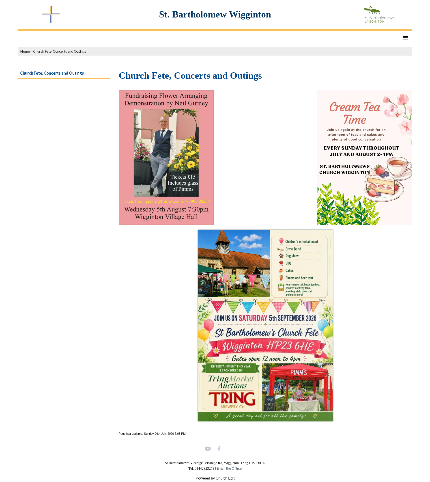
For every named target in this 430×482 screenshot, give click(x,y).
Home (25, 51)
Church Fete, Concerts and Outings (59, 51)
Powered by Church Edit (215, 478)
